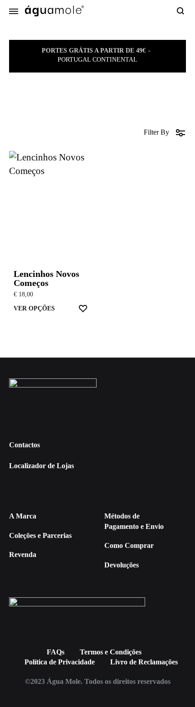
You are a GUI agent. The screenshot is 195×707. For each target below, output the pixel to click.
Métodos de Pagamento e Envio (134, 521)
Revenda (22, 554)
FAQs (55, 652)
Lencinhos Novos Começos (46, 278)
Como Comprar (129, 545)
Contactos (24, 445)
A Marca (22, 516)
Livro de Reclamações (144, 662)
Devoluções (121, 565)
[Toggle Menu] (13, 11)
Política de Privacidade (59, 662)
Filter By (156, 132)
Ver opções (34, 308)
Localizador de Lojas (41, 466)
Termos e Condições (110, 652)
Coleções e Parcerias (40, 535)
